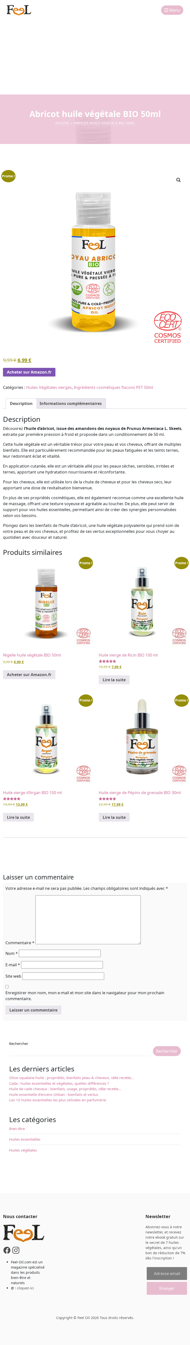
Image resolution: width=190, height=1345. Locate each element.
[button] (178, 180)
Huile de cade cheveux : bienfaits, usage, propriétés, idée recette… (65, 1088)
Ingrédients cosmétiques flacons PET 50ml (113, 387)
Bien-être (17, 1128)
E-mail (12, 964)
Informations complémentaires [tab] (71, 403)
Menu (174, 10)
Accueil (62, 123)
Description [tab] (21, 403)
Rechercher (18, 1043)
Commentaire (19, 942)
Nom (11, 953)
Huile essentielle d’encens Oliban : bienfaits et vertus (54, 1094)
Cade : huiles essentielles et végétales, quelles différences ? (59, 1083)
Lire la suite (114, 680)
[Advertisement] (95, 57)
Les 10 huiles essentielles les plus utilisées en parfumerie (57, 1099)
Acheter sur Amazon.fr (29, 372)
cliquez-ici (25, 1288)
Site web (13, 976)
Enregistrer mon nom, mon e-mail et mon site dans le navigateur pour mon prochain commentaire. (84, 995)
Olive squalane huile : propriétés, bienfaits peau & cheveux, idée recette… (71, 1077)
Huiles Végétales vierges (49, 387)
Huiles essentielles (24, 1139)
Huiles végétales (23, 1150)
